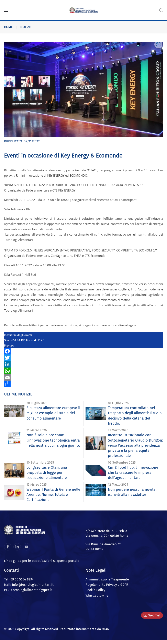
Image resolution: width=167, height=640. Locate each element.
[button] (6, 10)
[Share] (83, 384)
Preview (9, 345)
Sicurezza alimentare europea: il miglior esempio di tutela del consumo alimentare (53, 413)
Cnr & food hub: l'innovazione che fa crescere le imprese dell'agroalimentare (133, 472)
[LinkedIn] (83, 364)
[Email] (83, 377)
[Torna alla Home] (83, 10)
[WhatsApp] (83, 371)
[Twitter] (83, 357)
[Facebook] (83, 351)
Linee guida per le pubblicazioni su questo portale (41, 561)
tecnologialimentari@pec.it (32, 590)
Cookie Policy (95, 590)
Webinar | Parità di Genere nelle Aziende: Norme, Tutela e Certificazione (53, 494)
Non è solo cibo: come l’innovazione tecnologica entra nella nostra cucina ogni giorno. (53, 440)
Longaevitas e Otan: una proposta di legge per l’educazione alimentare (46, 472)
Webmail (154, 615)
